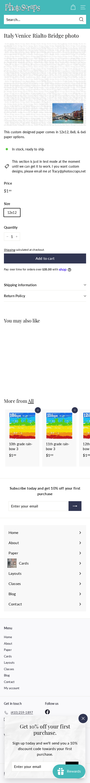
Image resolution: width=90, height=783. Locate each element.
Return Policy (14, 296)
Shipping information (20, 285)
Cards (8, 656)
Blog (7, 675)
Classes (9, 669)
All (31, 401)
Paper (8, 650)
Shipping (9, 249)
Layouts (9, 662)
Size (7, 203)
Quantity (11, 227)
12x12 (12, 212)
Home (8, 637)
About (8, 643)
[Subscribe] (75, 506)
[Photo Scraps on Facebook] (47, 711)
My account (11, 688)
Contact (9, 682)
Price (8, 183)
